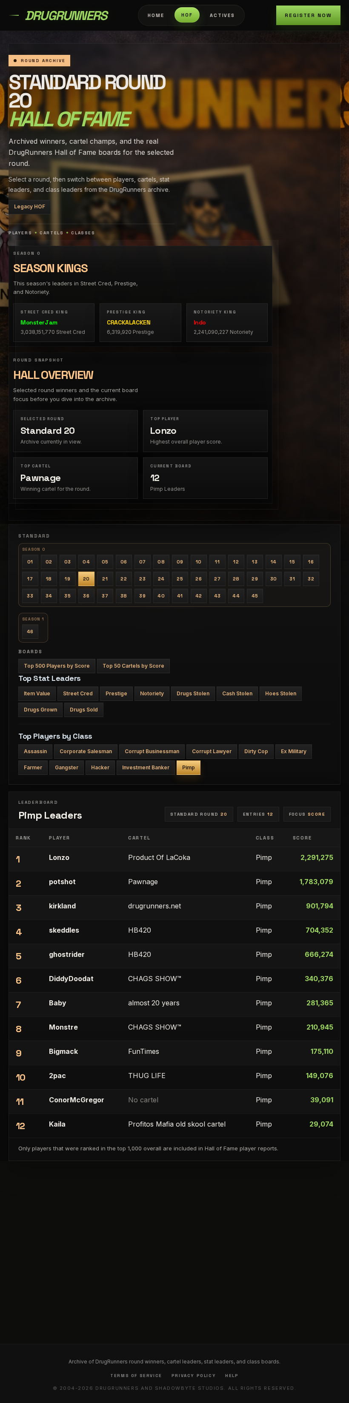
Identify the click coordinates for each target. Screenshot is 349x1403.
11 (217, 562)
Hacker (100, 767)
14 (274, 562)
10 (199, 562)
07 (142, 562)
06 (123, 562)
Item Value (37, 693)
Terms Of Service (136, 1375)
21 (105, 579)
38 (123, 596)
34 (49, 596)
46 (30, 632)
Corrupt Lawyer (212, 751)
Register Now (308, 15)
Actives (222, 15)
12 (236, 562)
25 (180, 579)
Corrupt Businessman (152, 751)
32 (311, 579)
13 (254, 562)
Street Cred (78, 693)
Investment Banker (145, 767)
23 (142, 579)
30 (273, 579)
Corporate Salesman (86, 751)
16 (311, 562)
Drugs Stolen (193, 693)
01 (30, 562)
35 (67, 596)
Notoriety (152, 693)
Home (156, 15)
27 (217, 579)
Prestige (116, 693)
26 (198, 579)
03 (67, 562)
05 (105, 562)
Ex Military (293, 751)
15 (292, 562)
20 (86, 579)
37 (105, 596)
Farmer (33, 767)
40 (161, 596)
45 (255, 596)
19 (67, 579)
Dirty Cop (256, 751)
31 (292, 579)
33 (30, 596)
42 (198, 596)
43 (217, 596)
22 (123, 579)
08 (161, 562)
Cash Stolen (237, 693)
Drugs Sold (84, 709)
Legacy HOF (29, 206)
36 (86, 596)
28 (236, 579)
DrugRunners (65, 15)
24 (161, 579)
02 (49, 562)
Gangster (66, 767)
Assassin (35, 751)
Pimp (188, 767)
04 (86, 562)
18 (49, 579)
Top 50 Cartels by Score (133, 666)
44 (236, 596)
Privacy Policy (194, 1375)
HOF (187, 15)
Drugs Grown (40, 709)
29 (255, 579)
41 (180, 596)
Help (231, 1375)
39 (142, 596)
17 (30, 579)
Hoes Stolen (280, 693)
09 (180, 562)
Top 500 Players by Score (57, 666)
